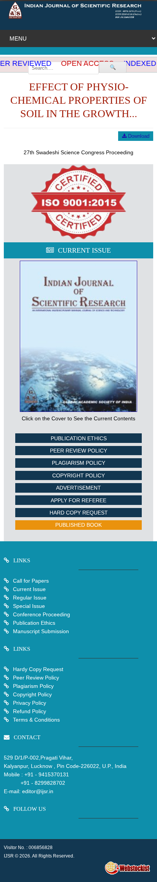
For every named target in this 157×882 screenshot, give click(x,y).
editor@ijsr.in (37, 791)
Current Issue (29, 589)
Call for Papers (31, 581)
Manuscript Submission (40, 631)
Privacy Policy (28, 703)
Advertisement (78, 488)
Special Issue (29, 606)
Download (138, 136)
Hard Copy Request (79, 513)
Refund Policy (28, 711)
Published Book (78, 525)
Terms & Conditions (35, 720)
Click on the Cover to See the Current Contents (78, 418)
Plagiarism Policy (78, 463)
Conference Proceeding (41, 614)
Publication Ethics (79, 438)
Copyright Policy (78, 475)
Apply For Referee (78, 500)
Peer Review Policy (78, 451)
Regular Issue (29, 598)
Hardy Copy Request (37, 669)
